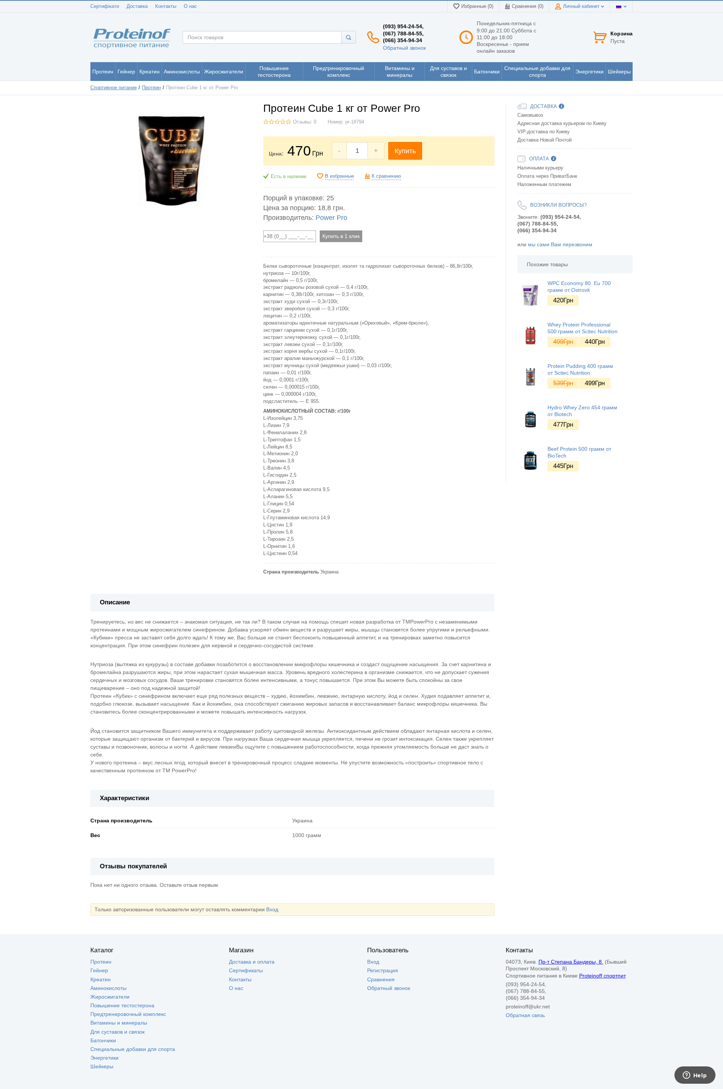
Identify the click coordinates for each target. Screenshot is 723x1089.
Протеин (151, 87)
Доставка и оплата (252, 962)
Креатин (100, 979)
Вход (272, 909)
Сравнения (381, 979)
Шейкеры (101, 1066)
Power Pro (331, 217)
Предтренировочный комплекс (128, 1014)
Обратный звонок (404, 48)
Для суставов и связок (117, 1032)
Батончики (103, 1040)
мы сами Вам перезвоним (560, 244)
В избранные (339, 176)
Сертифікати (104, 6)
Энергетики (104, 1058)
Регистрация (382, 970)
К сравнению (386, 176)
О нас (190, 6)
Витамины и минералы (118, 1023)
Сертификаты (246, 970)
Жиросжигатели (110, 997)
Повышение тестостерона (122, 1005)
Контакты (165, 6)
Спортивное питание (113, 87)
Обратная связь (525, 1015)
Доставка (137, 6)
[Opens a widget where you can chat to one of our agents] (694, 1075)
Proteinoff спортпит (602, 976)
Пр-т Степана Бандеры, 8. (570, 962)
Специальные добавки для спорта (132, 1049)
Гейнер (99, 970)
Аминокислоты (108, 988)
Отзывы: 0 (304, 122)
